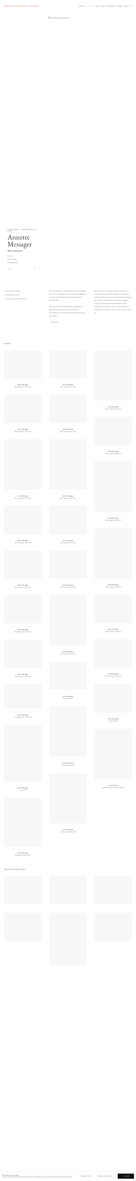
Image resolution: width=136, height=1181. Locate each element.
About (126, 6)
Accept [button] (127, 1176)
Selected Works (72, 14)
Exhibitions (90, 6)
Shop (103, 7)
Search (131, 6)
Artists (81, 6)
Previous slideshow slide (35, 269)
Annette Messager (19, 241)
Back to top (131, 14)
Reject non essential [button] (105, 1176)
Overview (60, 14)
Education (111, 6)
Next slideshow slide (39, 269)
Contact (119, 6)
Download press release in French (16, 299)
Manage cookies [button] (86, 1176)
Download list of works (12, 295)
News (98, 6)
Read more (54, 322)
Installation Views (88, 14)
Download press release (13, 291)
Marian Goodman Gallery (21, 6)
